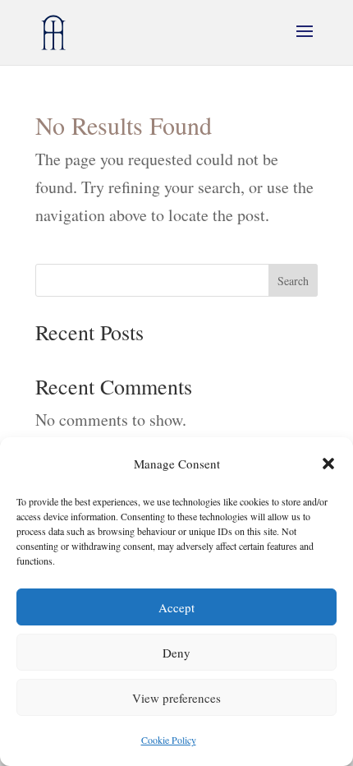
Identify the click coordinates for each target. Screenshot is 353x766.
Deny (176, 652)
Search (293, 280)
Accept (176, 607)
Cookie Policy (168, 739)
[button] (328, 463)
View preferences (176, 698)
